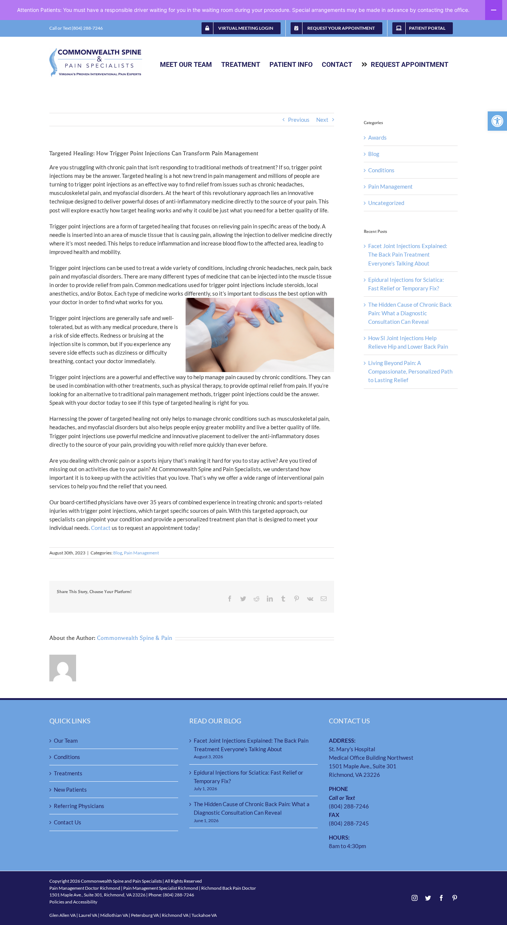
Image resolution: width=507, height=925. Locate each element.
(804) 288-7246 (349, 806)
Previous (299, 119)
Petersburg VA (145, 915)
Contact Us (67, 822)
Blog (117, 553)
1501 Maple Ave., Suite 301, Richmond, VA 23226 (97, 895)
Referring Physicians (79, 805)
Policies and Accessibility (73, 902)
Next (322, 119)
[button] (497, 121)
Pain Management (141, 553)
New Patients (70, 789)
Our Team (66, 740)
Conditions (381, 170)
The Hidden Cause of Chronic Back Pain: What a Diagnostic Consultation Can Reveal (410, 313)
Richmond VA (175, 915)
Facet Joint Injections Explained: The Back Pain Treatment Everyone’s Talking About (407, 254)
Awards (377, 137)
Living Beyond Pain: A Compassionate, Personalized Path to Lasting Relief (410, 371)
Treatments (68, 773)
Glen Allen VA (62, 915)
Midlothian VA (114, 915)
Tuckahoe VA (204, 915)
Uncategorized (386, 202)
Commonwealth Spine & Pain (134, 638)
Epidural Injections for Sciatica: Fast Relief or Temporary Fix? (248, 776)
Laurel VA (88, 915)
